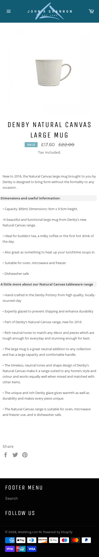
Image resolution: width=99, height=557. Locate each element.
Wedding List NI (30, 532)
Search (11, 498)
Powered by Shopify (57, 532)
